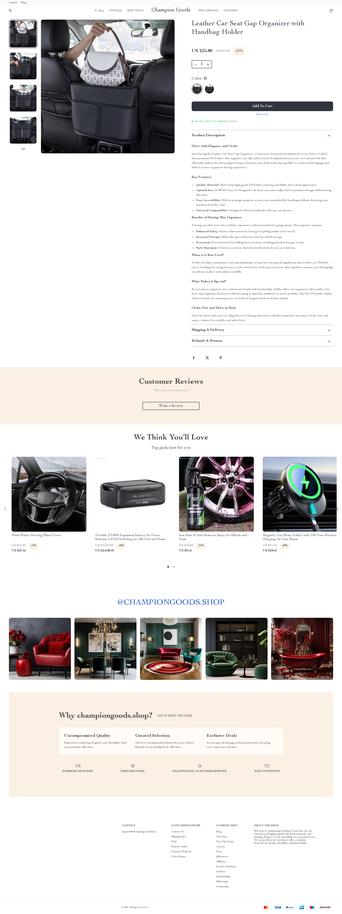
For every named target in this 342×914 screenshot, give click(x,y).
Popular (115, 10)
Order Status (178, 857)
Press (219, 852)
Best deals (135, 10)
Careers (220, 847)
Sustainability (223, 876)
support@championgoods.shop (139, 832)
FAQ (174, 842)
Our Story (221, 837)
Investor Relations (226, 866)
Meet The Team (225, 842)
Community (222, 886)
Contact (13, 2)
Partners (220, 871)
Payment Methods (181, 852)
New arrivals (208, 10)
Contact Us (177, 832)
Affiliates (221, 861)
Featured (231, 10)
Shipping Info (178, 837)
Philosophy (222, 881)
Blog (23, 2)
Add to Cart (262, 106)
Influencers (222, 857)
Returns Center (179, 847)
